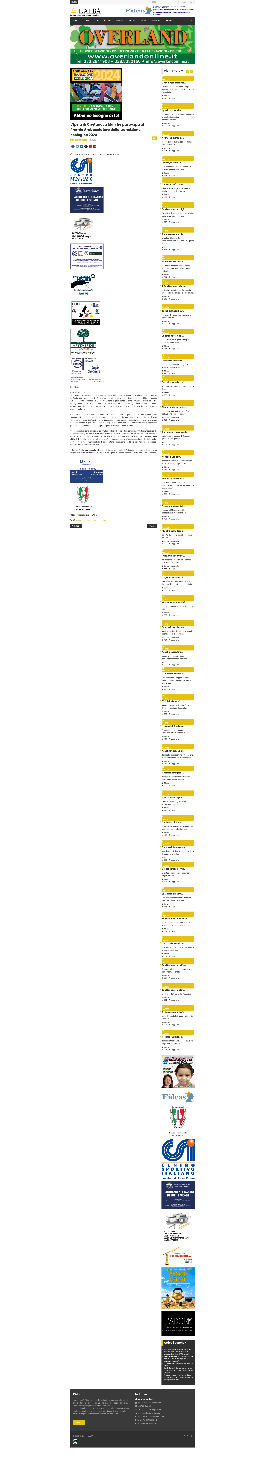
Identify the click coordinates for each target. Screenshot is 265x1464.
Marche (167, 123)
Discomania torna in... (174, 407)
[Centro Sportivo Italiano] (178, 1160)
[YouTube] (191, 1436)
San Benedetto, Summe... (175, 918)
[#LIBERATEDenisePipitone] (178, 1072)
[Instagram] (187, 1436)
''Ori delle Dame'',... (172, 701)
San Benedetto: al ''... (173, 335)
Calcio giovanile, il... (172, 234)
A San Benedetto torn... (174, 286)
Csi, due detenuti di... (173, 577)
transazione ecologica (84, 520)
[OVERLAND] (132, 44)
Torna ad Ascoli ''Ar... (173, 310)
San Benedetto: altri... (173, 990)
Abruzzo (167, 96)
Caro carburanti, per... (174, 943)
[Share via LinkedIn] (81, 146)
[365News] (85, 11)
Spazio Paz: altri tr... (172, 110)
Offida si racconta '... (173, 1012)
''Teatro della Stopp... (173, 531)
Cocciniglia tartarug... (174, 82)
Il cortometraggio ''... (173, 772)
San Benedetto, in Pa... (174, 965)
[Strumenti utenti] (154, 138)
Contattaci (79, 1423)
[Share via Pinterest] (90, 146)
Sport (166, 247)
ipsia (111, 520)
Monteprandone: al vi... (174, 602)
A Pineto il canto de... (173, 137)
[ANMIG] (178, 1121)
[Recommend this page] (94, 146)
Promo (166, 173)
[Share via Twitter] (77, 146)
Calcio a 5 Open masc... (174, 847)
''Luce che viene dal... (173, 506)
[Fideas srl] (157, 10)
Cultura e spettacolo (171, 417)
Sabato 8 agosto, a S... (173, 627)
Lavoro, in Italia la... (172, 162)
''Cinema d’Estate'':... (173, 673)
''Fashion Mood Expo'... (174, 382)
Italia (166, 904)
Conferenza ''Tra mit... (174, 184)
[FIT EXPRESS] (178, 1289)
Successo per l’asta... (173, 261)
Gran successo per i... (173, 797)
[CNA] (178, 1195)
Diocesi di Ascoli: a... (172, 360)
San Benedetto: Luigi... (174, 209)
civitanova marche (101, 520)
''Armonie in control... (173, 555)
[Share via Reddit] (86, 146)
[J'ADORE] (178, 1324)
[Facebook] (184, 1436)
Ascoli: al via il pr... (171, 456)
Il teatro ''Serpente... (172, 1036)
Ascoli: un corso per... (173, 751)
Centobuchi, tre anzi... (174, 822)
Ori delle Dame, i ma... (173, 868)
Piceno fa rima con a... (174, 478)
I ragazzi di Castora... (173, 726)
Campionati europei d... (174, 432)
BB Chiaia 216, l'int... (172, 893)
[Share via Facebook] (73, 146)
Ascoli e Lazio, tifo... (172, 652)
